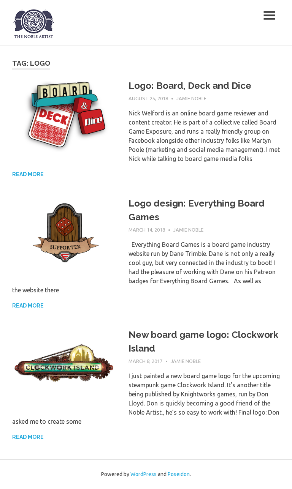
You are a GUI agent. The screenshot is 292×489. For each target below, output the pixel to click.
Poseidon (179, 474)
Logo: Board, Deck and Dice (190, 85)
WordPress (143, 474)
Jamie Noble (191, 98)
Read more (28, 174)
